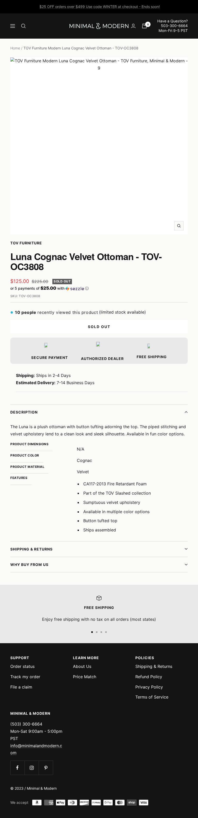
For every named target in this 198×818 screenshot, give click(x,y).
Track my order (25, 676)
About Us (82, 666)
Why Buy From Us (29, 564)
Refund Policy (148, 676)
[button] (99, 288)
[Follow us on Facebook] (17, 768)
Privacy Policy (149, 687)
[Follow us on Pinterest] (46, 768)
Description (24, 412)
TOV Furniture (26, 243)
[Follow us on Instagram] (31, 768)
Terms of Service (151, 697)
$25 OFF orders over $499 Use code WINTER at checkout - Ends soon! (99, 6)
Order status (22, 666)
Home (15, 48)
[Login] (133, 26)
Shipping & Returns (31, 549)
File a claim (21, 687)
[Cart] (144, 26)
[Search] (23, 26)
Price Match (84, 676)
